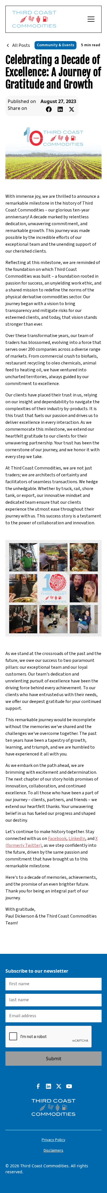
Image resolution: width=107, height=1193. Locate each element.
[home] (34, 19)
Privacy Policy (53, 1140)
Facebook (57, 838)
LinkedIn (76, 838)
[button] (90, 19)
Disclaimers (53, 1150)
